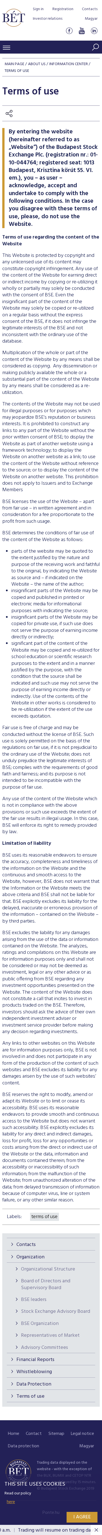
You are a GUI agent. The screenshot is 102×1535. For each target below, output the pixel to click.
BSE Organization (40, 1324)
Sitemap (56, 1433)
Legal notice (82, 1433)
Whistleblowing (34, 1372)
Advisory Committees (44, 1348)
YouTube (81, 30)
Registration (62, 9)
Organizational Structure (48, 1269)
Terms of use (30, 1396)
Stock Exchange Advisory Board (55, 1311)
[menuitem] (14, 1434)
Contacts (89, 9)
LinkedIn (94, 30)
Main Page (14, 64)
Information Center (68, 64)
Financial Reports (35, 1360)
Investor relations (47, 19)
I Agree (82, 1517)
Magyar (91, 19)
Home (13, 1433)
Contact (34, 1433)
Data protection (23, 1446)
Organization (30, 1257)
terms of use (44, 1217)
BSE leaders (33, 1300)
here (11, 1502)
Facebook (69, 30)
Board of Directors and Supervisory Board (45, 1284)
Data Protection (33, 1384)
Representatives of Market (50, 1335)
